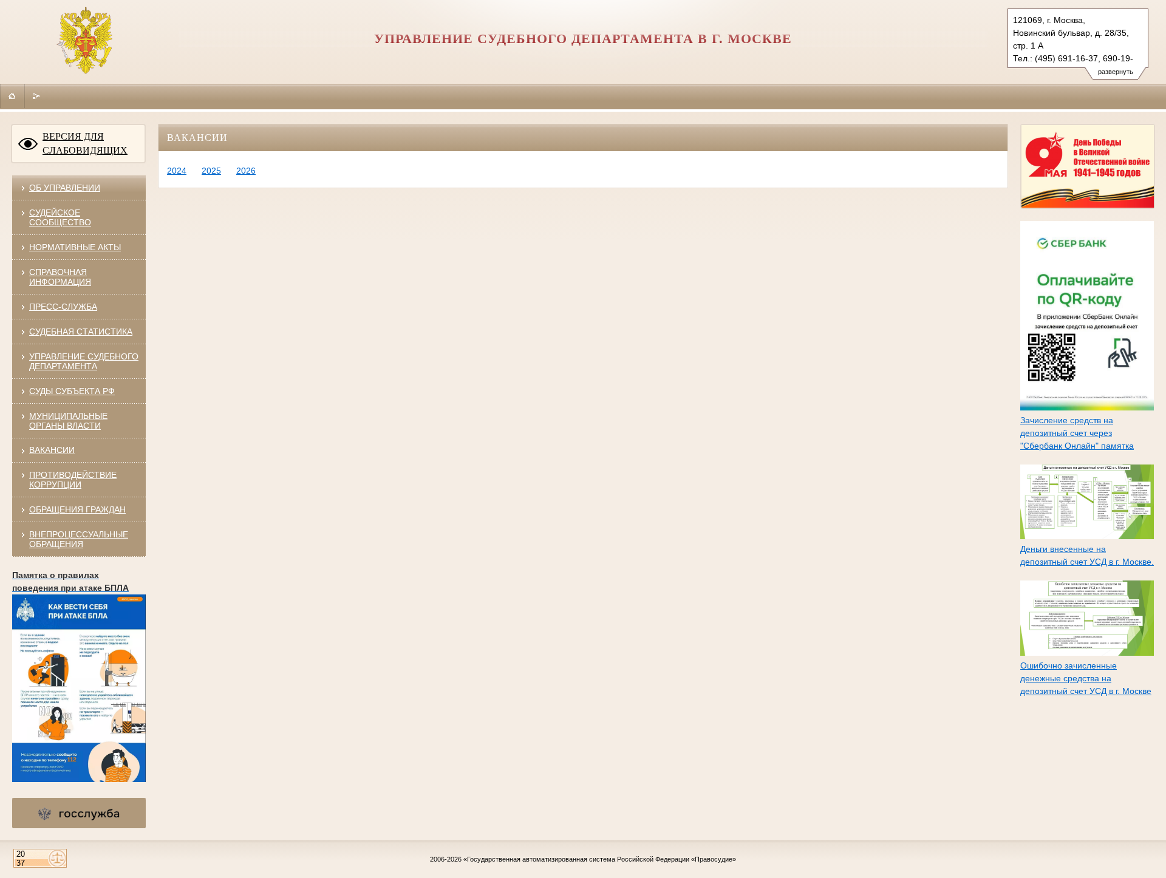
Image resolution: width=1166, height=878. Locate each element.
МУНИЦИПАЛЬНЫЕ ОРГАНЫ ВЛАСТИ (68, 420)
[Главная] (12, 96)
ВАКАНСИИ (52, 450)
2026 (246, 170)
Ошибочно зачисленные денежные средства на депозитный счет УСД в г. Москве (1085, 678)
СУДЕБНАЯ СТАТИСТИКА (80, 331)
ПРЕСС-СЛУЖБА (63, 306)
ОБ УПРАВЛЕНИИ (64, 187)
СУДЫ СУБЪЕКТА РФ (72, 391)
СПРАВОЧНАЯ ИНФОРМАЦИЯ (60, 277)
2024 (176, 170)
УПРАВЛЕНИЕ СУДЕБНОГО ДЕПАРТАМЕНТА (83, 361)
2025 (211, 170)
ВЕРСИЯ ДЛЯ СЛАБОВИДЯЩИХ (85, 143)
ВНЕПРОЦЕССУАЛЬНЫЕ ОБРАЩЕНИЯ (78, 539)
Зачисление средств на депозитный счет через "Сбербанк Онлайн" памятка (1077, 433)
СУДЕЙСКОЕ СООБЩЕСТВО (60, 217)
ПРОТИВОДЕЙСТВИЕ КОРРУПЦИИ (73, 479)
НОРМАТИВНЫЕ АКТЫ (75, 247)
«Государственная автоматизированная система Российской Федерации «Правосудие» (599, 859)
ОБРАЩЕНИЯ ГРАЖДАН (77, 509)
